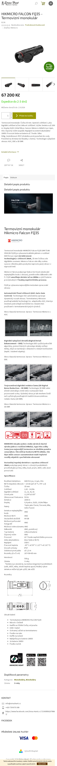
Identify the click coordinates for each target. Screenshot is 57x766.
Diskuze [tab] (13, 177)
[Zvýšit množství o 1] (11, 114)
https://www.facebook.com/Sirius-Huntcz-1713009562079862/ (30, 713)
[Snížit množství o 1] (11, 117)
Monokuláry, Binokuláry (25, 679)
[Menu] (51, 3)
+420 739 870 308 (12, 707)
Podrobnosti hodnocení (35, 25)
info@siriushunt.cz (13, 703)
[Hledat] (36, 3)
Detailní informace (8, 152)
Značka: (11, 27)
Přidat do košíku (26, 115)
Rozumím (42, 764)
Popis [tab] (6, 177)
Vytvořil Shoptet (31, 751)
